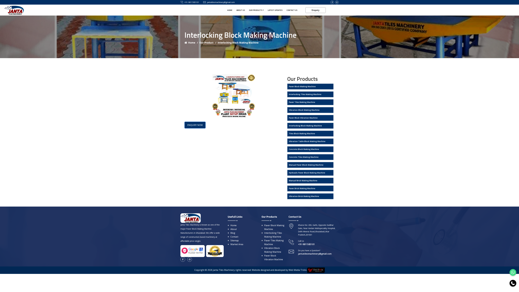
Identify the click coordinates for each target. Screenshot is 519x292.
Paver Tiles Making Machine (302, 102)
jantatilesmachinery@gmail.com (221, 2)
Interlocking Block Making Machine (238, 42)
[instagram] (337, 2)
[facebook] (332, 2)
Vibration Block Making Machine (304, 110)
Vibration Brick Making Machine (304, 196)
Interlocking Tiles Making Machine (305, 94)
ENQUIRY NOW (195, 125)
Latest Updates (275, 10)
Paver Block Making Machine (302, 86)
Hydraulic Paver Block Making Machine (307, 172)
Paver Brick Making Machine (302, 188)
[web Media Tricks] (316, 269)
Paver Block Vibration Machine (303, 118)
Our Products (255, 10)
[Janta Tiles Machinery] (14, 9)
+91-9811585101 (191, 2)
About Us (240, 10)
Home (229, 10)
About (233, 229)
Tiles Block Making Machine (302, 133)
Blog (232, 232)
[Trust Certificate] (214, 250)
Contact (234, 236)
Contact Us (292, 10)
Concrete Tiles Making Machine (303, 157)
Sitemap (234, 240)
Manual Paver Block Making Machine (306, 165)
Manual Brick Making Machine (303, 180)
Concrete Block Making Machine (304, 149)
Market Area (236, 244)
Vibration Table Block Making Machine (307, 141)
